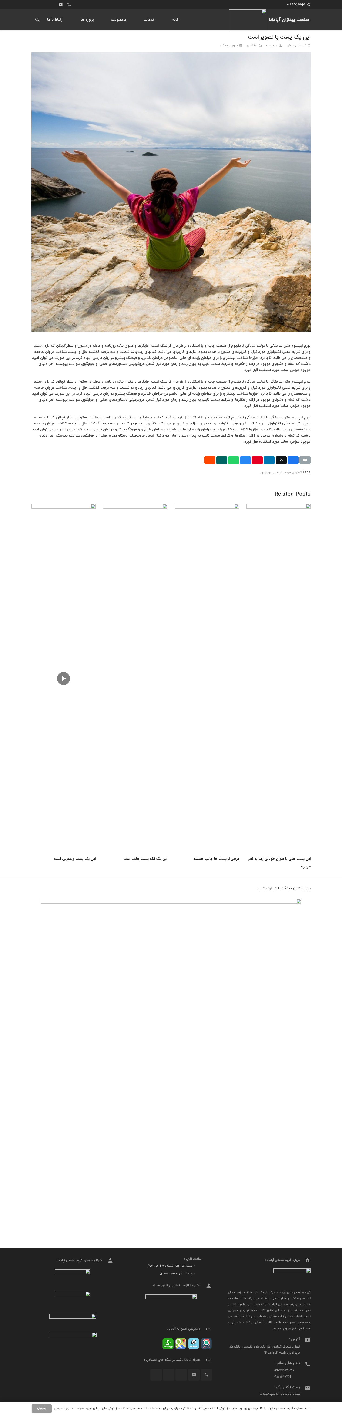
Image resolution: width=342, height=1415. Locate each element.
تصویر (297, 472)
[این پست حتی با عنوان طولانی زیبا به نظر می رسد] (278, 507)
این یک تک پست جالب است (145, 859)
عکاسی (252, 45)
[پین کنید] (257, 460)
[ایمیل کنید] (305, 460)
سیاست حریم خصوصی (69, 1408)
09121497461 (282, 1377)
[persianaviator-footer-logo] (72, 1277)
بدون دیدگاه (229, 45)
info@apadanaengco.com (280, 1394)
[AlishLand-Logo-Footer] (72, 1320)
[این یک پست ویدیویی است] (63, 507)
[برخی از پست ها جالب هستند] (207, 507)
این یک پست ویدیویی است (75, 859)
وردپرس (266, 472)
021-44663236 (283, 1370)
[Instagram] (52, 4)
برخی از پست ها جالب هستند (216, 859)
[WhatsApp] (35, 4)
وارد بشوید (265, 888)
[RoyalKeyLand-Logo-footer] (72, 1339)
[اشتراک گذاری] (293, 460)
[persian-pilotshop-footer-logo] (72, 1300)
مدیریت (272, 45)
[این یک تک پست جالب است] (135, 507)
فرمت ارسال (282, 472)
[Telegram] (44, 4)
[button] (298, 4)
